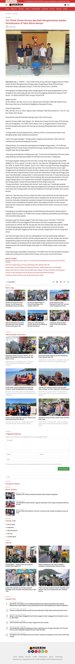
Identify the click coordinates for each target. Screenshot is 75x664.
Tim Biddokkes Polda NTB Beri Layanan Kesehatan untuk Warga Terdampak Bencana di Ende (38, 1)
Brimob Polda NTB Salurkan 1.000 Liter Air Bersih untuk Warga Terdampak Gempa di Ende (42, 512)
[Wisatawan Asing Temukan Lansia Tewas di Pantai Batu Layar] (59, 315)
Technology (58, 657)
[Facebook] (29, 651)
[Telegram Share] (64, 282)
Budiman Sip (12, 26)
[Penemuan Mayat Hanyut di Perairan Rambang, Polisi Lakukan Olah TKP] (37, 295)
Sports (51, 657)
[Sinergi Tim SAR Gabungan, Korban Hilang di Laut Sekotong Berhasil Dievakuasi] (37, 315)
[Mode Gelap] (65, 4)
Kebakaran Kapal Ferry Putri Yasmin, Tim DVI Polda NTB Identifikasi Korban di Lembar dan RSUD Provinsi (35, 261)
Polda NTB (10, 527)
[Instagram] (39, 651)
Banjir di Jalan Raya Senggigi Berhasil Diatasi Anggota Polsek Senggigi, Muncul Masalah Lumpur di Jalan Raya (39, 617)
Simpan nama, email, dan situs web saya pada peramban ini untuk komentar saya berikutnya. (34, 464)
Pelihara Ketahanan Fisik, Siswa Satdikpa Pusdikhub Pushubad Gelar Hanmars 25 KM (52, 565)
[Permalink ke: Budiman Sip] (7, 27)
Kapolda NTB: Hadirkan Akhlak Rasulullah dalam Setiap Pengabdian (37, 494)
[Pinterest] (36, 651)
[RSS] (46, 651)
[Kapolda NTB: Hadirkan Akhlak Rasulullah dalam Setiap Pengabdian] (10, 495)
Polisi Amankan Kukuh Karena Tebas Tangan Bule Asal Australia (29, 622)
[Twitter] (32, 651)
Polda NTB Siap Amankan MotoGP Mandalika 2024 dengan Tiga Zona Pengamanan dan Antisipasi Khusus (54, 589)
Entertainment (43, 657)
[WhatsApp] (42, 651)
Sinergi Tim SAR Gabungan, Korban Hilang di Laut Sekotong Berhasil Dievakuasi (30, 272)
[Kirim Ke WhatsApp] (68, 282)
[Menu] (7, 4)
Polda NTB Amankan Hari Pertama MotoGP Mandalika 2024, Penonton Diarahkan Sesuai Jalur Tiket (21, 589)
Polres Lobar (11, 524)
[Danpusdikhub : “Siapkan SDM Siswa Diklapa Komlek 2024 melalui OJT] (21, 554)
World (15, 657)
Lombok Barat (11, 537)
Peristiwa (8, 17)
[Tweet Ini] (57, 282)
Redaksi (21, 657)
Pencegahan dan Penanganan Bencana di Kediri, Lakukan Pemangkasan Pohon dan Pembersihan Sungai (39, 635)
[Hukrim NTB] (16, 4)
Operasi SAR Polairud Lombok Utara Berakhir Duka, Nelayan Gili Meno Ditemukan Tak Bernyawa (35, 270)
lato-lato (10, 533)
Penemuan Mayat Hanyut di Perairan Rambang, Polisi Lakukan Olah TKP (27, 265)
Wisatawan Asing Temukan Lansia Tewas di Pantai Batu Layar (24, 275)
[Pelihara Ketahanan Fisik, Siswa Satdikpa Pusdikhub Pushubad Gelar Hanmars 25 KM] (54, 554)
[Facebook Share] (53, 282)
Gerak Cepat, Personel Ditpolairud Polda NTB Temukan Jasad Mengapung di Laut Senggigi (33, 267)
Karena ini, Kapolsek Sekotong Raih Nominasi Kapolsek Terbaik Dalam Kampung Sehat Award (38, 610)
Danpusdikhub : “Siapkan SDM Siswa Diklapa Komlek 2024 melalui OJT (19, 565)
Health (35, 657)
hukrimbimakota (12, 530)
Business (28, 657)
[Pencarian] (68, 4)
